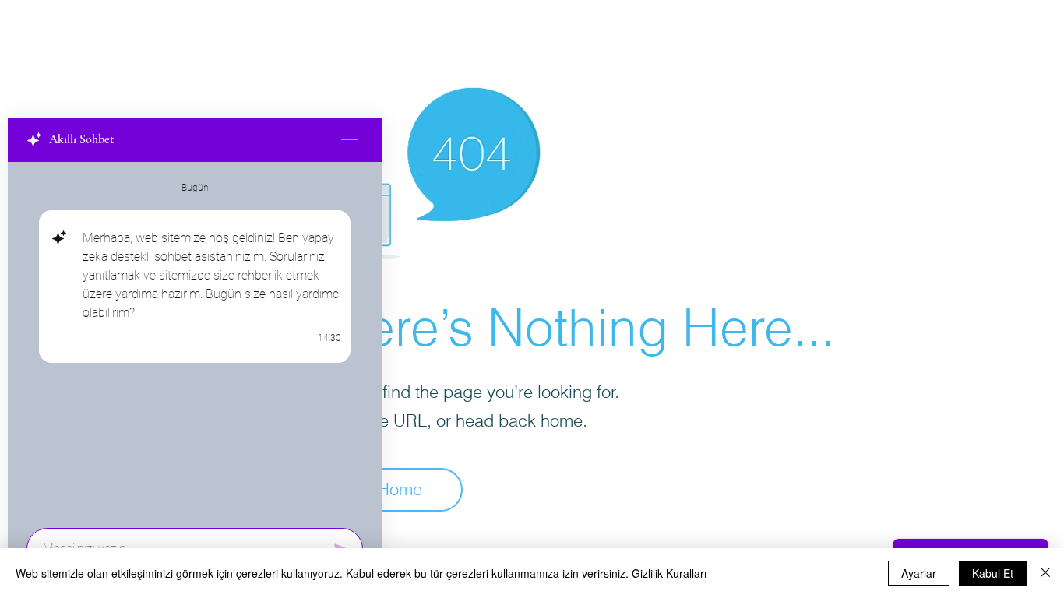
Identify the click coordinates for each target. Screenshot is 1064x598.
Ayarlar (918, 573)
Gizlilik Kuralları (669, 573)
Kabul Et (992, 573)
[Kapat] (1045, 573)
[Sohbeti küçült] (349, 140)
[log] (195, 340)
